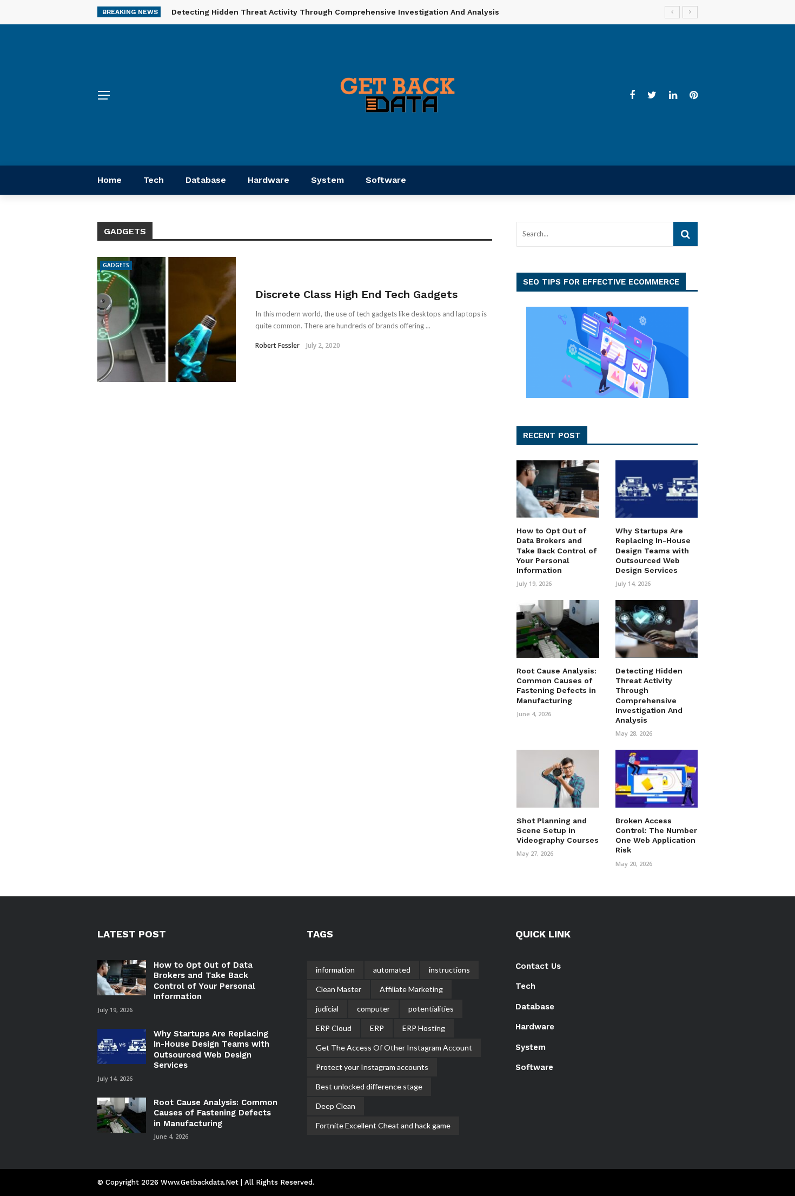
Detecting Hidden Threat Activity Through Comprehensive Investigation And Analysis (335, 12)
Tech (153, 180)
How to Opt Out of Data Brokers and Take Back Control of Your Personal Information (556, 550)
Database (206, 180)
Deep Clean (335, 1106)
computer (373, 1008)
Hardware (268, 180)
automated (391, 969)
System (327, 180)
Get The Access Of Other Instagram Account (394, 1047)
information (335, 969)
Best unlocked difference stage (369, 1086)
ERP (377, 1028)
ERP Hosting (423, 1028)
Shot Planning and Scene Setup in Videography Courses (557, 830)
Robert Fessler (277, 345)
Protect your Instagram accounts (372, 1067)
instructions (449, 969)
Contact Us (538, 966)
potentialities (431, 1008)
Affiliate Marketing (411, 989)
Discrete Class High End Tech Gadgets (356, 294)
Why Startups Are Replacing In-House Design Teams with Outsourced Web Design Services (653, 550)
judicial (327, 1008)
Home (109, 180)
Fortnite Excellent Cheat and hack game (383, 1125)
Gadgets (116, 265)
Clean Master (338, 989)
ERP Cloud (334, 1028)
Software (386, 180)
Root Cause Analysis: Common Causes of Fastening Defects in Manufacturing (215, 1113)
